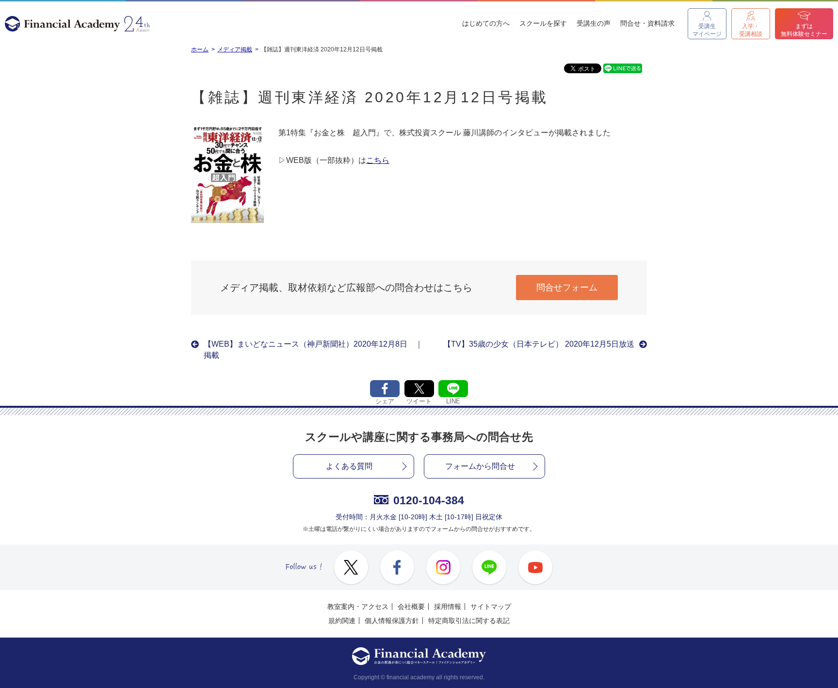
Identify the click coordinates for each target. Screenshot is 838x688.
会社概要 (411, 606)
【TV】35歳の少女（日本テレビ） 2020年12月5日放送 (538, 344)
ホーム (200, 49)
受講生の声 (594, 23)
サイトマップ (490, 606)
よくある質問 (349, 466)
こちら (377, 160)
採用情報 (447, 606)
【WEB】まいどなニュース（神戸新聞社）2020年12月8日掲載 (305, 349)
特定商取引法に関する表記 (469, 620)
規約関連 (341, 620)
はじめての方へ (486, 23)
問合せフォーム (566, 287)
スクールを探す (543, 23)
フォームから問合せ (480, 466)
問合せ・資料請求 (647, 23)
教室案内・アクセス (357, 606)
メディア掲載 (234, 49)
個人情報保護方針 (392, 620)
